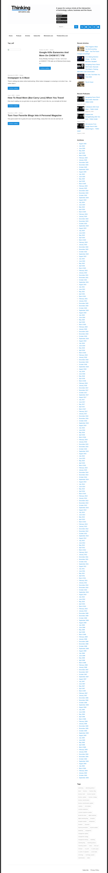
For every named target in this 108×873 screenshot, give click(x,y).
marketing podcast (91, 842)
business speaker (82, 797)
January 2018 (83, 385)
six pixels (87, 848)
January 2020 (83, 329)
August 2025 (82, 172)
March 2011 (82, 578)
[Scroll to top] (105, 870)
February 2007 (83, 693)
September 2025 (84, 169)
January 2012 (83, 554)
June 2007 (82, 684)
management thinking (83, 839)
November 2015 (83, 446)
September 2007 (84, 676)
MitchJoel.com (48, 36)
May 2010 (82, 601)
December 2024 (83, 190)
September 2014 (84, 479)
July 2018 (82, 371)
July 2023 (82, 230)
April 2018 (82, 378)
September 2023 (84, 226)
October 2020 (83, 308)
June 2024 (82, 205)
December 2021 (83, 275)
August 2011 (82, 566)
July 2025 (82, 174)
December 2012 (83, 529)
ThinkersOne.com (62, 36)
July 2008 (82, 653)
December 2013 (83, 500)
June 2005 (82, 740)
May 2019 (82, 348)
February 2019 (83, 355)
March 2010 (82, 606)
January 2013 (83, 526)
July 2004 (82, 766)
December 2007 (83, 669)
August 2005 (82, 735)
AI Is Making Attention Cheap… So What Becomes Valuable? (91, 59)
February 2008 (83, 665)
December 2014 (83, 472)
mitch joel (96, 845)
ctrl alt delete (88, 806)
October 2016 (83, 421)
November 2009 (83, 615)
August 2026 (82, 143)
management (88, 830)
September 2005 (84, 733)
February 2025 (83, 186)
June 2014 (82, 486)
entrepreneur (92, 821)
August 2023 (82, 228)
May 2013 (82, 517)
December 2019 (83, 331)
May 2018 (82, 376)
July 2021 (82, 287)
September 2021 (84, 282)
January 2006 (83, 723)
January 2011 (83, 583)
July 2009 (82, 625)
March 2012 (82, 550)
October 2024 (83, 195)
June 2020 (82, 317)
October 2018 (83, 364)
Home (10, 36)
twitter (88, 857)
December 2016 (83, 416)
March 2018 (82, 381)
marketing (92, 839)
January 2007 (83, 695)
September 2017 (84, 395)
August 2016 (82, 425)
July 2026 (82, 146)
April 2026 (82, 153)
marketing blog (81, 842)
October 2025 (83, 167)
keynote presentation (83, 827)
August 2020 (82, 313)
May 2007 (82, 686)
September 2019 (84, 338)
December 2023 (83, 219)
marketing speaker (82, 845)
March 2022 (82, 268)
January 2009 (83, 639)
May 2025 (82, 179)
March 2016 (82, 437)
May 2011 (82, 573)
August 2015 (82, 453)
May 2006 (82, 714)
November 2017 (83, 390)
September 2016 (84, 423)
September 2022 (84, 254)
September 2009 (84, 620)
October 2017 (83, 392)
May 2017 (82, 404)
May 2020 (82, 320)
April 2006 (82, 716)
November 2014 (83, 475)
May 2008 (82, 658)
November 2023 (83, 221)
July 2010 (82, 597)
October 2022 (83, 252)
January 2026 (83, 160)
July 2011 (82, 569)
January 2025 (83, 188)
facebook (80, 824)
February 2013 (83, 524)
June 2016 (82, 430)
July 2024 (82, 202)
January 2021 (83, 301)
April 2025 (82, 181)
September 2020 (84, 310)
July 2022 (82, 259)
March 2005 (82, 747)
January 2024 (83, 216)
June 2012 (82, 543)
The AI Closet (89, 82)
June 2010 (82, 599)
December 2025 (83, 162)
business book (81, 794)
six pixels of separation (83, 851)
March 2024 (82, 212)
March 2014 (82, 493)
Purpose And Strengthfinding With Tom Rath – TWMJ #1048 (92, 117)
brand (79, 791)
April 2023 (82, 237)
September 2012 (84, 536)
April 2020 (82, 322)
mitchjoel (80, 848)
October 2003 (83, 775)
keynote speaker (94, 827)
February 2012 (83, 552)
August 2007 (82, 679)
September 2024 (84, 197)
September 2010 (84, 592)
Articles (27, 36)
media (90, 845)
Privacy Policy (95, 870)
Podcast (18, 36)
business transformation (83, 800)
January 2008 (83, 667)
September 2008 (84, 648)
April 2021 (82, 294)
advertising (80, 788)
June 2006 (82, 712)
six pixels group (94, 848)
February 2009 (83, 637)
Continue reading (44, 68)
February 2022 (83, 270)
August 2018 (82, 369)
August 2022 (82, 256)
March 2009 (82, 634)
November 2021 (83, 277)
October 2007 (83, 674)
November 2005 (83, 728)
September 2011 (84, 564)
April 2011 (82, 576)
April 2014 (82, 491)
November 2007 (83, 672)
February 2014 (83, 496)
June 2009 (82, 627)
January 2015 (83, 470)
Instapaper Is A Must (18, 78)
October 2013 (83, 505)
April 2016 (82, 435)
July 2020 (82, 315)
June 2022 (82, 261)
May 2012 (82, 545)
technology (80, 854)
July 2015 (82, 456)
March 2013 (82, 522)
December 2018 (83, 359)
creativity (80, 806)
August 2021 (82, 284)
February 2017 (83, 411)
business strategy (93, 797)
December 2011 (83, 557)
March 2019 (82, 352)
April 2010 (82, 604)
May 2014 (82, 489)
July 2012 (82, 540)
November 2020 (83, 305)
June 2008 (82, 655)
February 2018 (83, 383)
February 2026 (83, 158)
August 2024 (82, 200)
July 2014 (82, 484)
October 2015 (83, 449)
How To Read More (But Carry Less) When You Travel (36, 98)
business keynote (91, 794)
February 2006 (83, 721)
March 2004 (82, 768)
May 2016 (82, 432)
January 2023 (83, 244)
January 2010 (83, 611)
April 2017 (82, 406)
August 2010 (82, 594)
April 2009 (82, 632)
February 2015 (83, 468)
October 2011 (83, 561)
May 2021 (82, 291)
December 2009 (83, 613)
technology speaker (90, 854)
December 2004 (83, 754)
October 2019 (83, 336)
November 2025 (83, 165)
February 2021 (83, 298)
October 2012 (83, 533)
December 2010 (83, 585)
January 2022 (83, 273)
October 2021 (83, 280)
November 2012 (83, 531)
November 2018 (83, 362)
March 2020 (82, 324)
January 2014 (83, 498)
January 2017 (83, 413)
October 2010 (83, 590)
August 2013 (82, 510)
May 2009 (82, 630)
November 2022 (83, 249)
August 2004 (82, 763)
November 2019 (83, 334)
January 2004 (83, 773)
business (85, 791)
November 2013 (83, 503)
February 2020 (83, 327)
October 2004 (83, 759)
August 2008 (82, 651)
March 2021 (82, 296)
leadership (80, 830)
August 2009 (82, 622)
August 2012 (82, 538)
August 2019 (82, 341)
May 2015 (82, 460)
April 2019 (82, 350)
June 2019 (82, 345)
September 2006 (84, 705)
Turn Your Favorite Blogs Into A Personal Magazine (35, 115)
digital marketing (92, 815)
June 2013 (82, 515)
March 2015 (82, 465)
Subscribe (37, 36)
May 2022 (82, 263)
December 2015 (83, 444)
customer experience (83, 809)
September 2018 (84, 367)
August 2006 (82, 707)
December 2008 (83, 641)
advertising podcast (90, 788)
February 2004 (83, 770)
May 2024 (82, 207)
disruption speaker (82, 821)
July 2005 (82, 738)
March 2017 (82, 409)
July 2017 (82, 399)
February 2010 (83, 608)
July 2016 (82, 428)
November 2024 (83, 193)
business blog (92, 791)
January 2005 (83, 752)
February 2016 (83, 439)
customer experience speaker (85, 812)
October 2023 (83, 223)
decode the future (82, 815)
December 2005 (83, 726)
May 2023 (82, 235)
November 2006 (83, 700)
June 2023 (82, 233)
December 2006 (83, 698)
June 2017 (82, 402)
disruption (92, 818)
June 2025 (82, 176)
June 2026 (82, 148)
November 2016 (83, 418)
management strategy (83, 836)
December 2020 (83, 303)
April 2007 (82, 688)
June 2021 (82, 289)
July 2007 (82, 681)
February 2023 (83, 242)
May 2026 (82, 150)
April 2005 (82, 745)
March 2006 (82, 719)
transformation (81, 857)
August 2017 (82, 397)
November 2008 (83, 644)
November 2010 (83, 587)
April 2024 (82, 209)
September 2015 (84, 451)
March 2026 (82, 155)
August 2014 (82, 482)
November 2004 (83, 756)
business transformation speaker (85, 803)
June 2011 (82, 571)
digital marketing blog (83, 818)
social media (94, 851)
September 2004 (84, 761)
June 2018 (82, 374)
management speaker (83, 833)
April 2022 (82, 266)
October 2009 (83, 618)
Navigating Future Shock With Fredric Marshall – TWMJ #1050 (92, 100)
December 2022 (83, 247)
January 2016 (83, 442)
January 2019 (83, 357)
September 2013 (84, 507)
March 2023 (82, 240)
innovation (87, 824)
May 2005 (82, 742)
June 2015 (82, 458)
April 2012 (82, 547)
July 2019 (82, 343)
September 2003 (84, 778)
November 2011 (83, 559)
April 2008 (82, 660)
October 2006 (83, 702)
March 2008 (82, 662)
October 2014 (83, 477)
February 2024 (83, 214)
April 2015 (82, 463)
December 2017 (83, 388)
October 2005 (83, 731)
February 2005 (83, 749)
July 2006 (82, 709)
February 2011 (83, 580)
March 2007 (82, 691)
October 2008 (83, 646)
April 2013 (82, 519)
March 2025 (82, 183)
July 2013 (82, 512)
